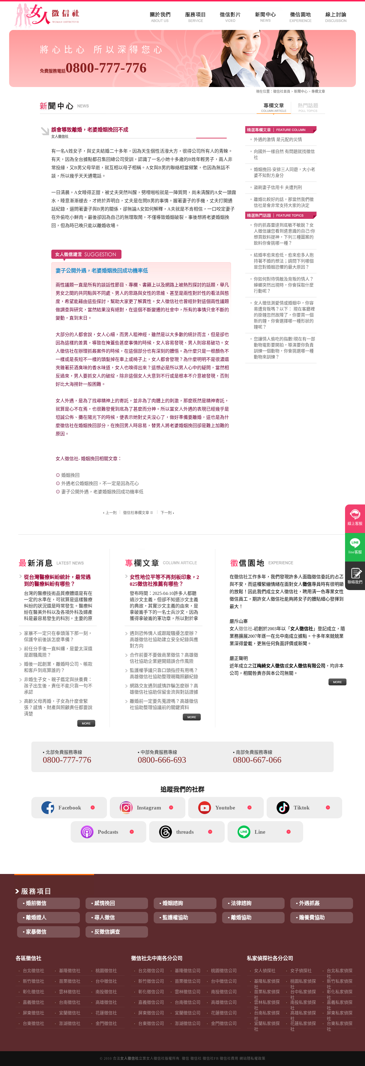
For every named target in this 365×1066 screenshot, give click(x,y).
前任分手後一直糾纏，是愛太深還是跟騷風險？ (58, 651)
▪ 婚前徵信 (34, 903)
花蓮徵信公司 (224, 1013)
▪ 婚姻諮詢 (171, 903)
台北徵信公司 (151, 970)
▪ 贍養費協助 (310, 917)
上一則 (111, 512)
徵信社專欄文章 (136, 512)
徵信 (185, 1059)
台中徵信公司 (224, 981)
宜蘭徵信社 (69, 1013)
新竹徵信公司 (151, 981)
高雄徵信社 (106, 1002)
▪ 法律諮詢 (240, 903)
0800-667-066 (257, 759)
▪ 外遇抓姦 (308, 903)
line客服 (355, 552)
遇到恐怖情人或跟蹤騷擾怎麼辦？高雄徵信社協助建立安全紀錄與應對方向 (164, 639)
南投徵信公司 (224, 992)
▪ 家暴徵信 (34, 932)
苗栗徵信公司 (187, 981)
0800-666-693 (162, 759)
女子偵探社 (301, 970)
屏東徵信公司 (151, 1013)
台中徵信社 (106, 981)
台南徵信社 (69, 1002)
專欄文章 (318, 92)
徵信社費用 (229, 1059)
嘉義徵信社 (33, 1002)
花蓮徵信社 (106, 1013)
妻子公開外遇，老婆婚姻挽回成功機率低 (102, 491)
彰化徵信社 (33, 992)
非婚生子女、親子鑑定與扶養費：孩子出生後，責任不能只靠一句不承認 (58, 685)
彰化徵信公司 (151, 992)
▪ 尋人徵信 (103, 917)
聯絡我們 (355, 582)
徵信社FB (211, 1059)
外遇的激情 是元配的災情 (278, 139)
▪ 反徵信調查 (105, 932)
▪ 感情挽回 (103, 903)
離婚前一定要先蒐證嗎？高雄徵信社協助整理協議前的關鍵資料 (164, 704)
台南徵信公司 (187, 1002)
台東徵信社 (33, 1023)
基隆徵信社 (69, 970)
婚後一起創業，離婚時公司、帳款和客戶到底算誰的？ (58, 667)
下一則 (166, 512)
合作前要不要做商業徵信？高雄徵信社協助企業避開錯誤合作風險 (164, 658)
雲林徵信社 (69, 992)
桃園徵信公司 (224, 970)
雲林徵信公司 (187, 992)
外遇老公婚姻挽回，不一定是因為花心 (100, 483)
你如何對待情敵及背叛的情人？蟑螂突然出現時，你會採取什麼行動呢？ (284, 285)
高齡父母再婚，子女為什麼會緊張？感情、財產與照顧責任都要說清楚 (58, 707)
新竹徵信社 (33, 981)
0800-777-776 (93, 68)
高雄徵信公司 (224, 1002)
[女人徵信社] (53, 17)
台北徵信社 (33, 970)
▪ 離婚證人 (34, 917)
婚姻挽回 (70, 475)
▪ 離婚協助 (240, 917)
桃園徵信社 (106, 970)
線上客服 (355, 523)
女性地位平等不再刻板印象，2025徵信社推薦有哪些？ (164, 580)
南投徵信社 (106, 992)
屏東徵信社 (33, 1013)
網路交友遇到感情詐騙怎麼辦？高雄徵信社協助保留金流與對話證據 (164, 688)
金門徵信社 (106, 1023)
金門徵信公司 (224, 1023)
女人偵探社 (264, 970)
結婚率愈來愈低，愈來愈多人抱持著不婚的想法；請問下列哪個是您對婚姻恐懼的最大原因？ (284, 261)
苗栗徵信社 (69, 981)
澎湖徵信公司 (187, 1023)
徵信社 (278, 92)
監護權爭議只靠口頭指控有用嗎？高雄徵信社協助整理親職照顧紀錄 (164, 673)
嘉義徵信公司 (151, 1002)
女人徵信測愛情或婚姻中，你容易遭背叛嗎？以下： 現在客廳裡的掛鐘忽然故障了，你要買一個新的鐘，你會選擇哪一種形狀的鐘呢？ (284, 315)
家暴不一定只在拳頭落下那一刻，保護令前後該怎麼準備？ (58, 636)
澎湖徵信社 (69, 1023)
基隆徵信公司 (187, 970)
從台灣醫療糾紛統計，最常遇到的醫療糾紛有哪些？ (57, 580)
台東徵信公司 (151, 1023)
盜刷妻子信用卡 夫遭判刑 (278, 187)
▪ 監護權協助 (173, 917)
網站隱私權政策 (252, 1059)
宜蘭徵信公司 (187, 1013)
